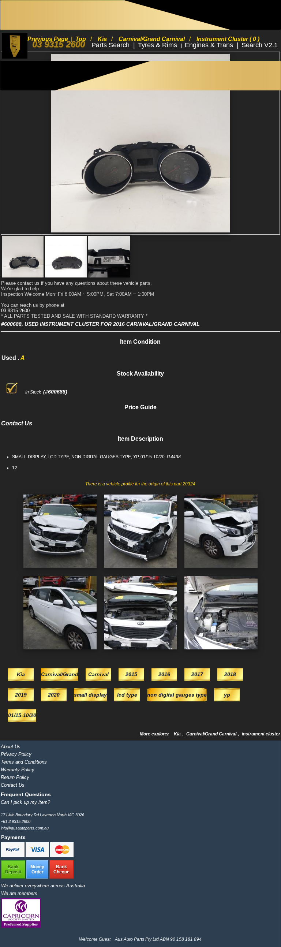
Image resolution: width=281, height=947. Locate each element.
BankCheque (61, 869)
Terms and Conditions (24, 762)
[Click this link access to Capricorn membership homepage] (21, 926)
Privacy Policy (16, 754)
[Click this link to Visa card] (38, 855)
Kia (178, 734)
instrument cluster (261, 734)
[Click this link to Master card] (62, 855)
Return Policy (15, 777)
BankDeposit (13, 869)
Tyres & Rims (158, 45)
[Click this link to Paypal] (13, 855)
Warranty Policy (17, 769)
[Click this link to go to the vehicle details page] (60, 570)
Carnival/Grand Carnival (211, 734)
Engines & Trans (210, 45)
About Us (10, 746)
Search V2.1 (259, 45)
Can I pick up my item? (25, 802)
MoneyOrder (37, 869)
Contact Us (13, 785)
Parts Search (111, 45)
